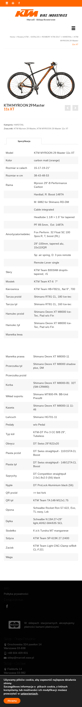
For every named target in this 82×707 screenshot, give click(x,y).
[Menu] (73, 28)
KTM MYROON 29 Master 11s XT (52, 128)
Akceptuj (12, 700)
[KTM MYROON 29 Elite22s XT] (75, 108)
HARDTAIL (19, 125)
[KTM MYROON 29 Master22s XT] (68, 108)
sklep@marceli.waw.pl (20, 657)
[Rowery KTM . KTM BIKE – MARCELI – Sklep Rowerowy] (41, 13)
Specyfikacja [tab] (24, 141)
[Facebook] (7, 606)
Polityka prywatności (16, 593)
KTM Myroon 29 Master (25, 128)
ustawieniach (29, 693)
